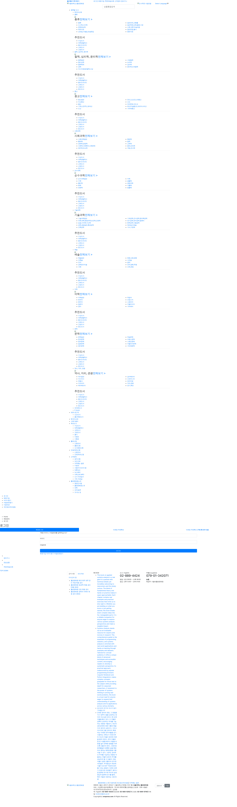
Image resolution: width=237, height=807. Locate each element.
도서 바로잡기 (79, 477)
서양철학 (130, 60)
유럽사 (80, 381)
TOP (1, 571)
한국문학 (81, 339)
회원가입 (101, 1)
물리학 (80, 183)
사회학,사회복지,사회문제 (86, 146)
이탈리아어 (131, 304)
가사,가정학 (131, 227)
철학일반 (81, 60)
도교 (79, 108)
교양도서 (81, 49)
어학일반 (81, 297)
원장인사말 (78, 483)
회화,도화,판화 (132, 258)
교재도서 (81, 47)
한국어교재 (78, 12)
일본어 (80, 304)
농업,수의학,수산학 (84, 223)
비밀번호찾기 (8, 502)
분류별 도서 (75, 10)
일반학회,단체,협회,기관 (135, 25)
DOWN (5, 571)
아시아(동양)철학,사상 (85, 69)
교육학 (129, 144)
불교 (79, 104)
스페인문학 (131, 341)
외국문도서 (78, 408)
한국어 (80, 300)
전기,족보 (130, 385)
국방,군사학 (131, 148)
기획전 (77, 439)
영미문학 (81, 346)
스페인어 (130, 302)
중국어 (80, 302)
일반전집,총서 (132, 29)
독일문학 (130, 337)
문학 (76, 329)
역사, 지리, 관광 (80, 368)
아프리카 (81, 383)
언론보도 (77, 470)
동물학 (129, 188)
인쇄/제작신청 (75, 450)
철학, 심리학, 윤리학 (81, 52)
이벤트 (77, 437)
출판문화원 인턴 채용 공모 (80, 589)
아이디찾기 (7, 500)
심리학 (129, 64)
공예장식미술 (82, 265)
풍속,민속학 (131, 146)
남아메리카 (131, 377)
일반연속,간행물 (132, 23)
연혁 (76, 488)
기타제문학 (131, 346)
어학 (76, 289)
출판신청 (74, 441)
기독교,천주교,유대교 (85, 106)
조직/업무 (78, 490)
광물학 (129, 181)
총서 (76, 434)
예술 (76, 250)
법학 (128, 141)
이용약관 (7, 505)
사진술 (129, 260)
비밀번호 (43, 545)
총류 (76, 14)
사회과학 (77, 131)
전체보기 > (86, 19)
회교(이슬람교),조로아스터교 (137, 106)
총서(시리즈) (82, 45)
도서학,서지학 (82, 25)
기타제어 (130, 306)
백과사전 (81, 29)
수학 (79, 181)
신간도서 (77, 415)
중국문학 (81, 341)
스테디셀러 (74, 421)
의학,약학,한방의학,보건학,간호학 (89, 221)
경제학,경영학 (82, 144)
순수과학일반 (82, 179)
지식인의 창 (73, 577)
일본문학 (81, 344)
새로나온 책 (75, 412)
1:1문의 (77, 466)
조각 (79, 262)
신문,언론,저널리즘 (133, 27)
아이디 (42, 538)
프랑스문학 (131, 339)
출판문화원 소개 (103, 783)
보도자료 (77, 461)
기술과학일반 (82, 218)
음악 (128, 262)
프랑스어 (130, 300)
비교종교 (81, 102)
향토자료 (130, 32)
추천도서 (74, 423)
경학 (79, 67)
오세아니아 (131, 379)
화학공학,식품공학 (133, 223)
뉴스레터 (77, 472)
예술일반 (81, 258)
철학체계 (81, 64)
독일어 (129, 297)
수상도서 (81, 41)
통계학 (80, 141)
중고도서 (81, 89)
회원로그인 (39, 530)
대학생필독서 (82, 43)
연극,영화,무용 (132, 265)
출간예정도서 (79, 417)
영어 (79, 306)
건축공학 (81, 227)
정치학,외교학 (82, 148)
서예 (79, 267)
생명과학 (130, 183)
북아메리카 (82, 385)
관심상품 (7, 562)
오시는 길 (78, 492)
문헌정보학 (82, 27)
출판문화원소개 (76, 481)
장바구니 (124, 1)
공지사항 (77, 459)
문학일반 (81, 337)
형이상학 (81, 62)
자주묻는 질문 (79, 463)
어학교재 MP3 (79, 474)
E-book (77, 410)
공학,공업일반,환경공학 (86, 225)
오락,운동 (130, 267)
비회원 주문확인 (118, 530)
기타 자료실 (78, 479)
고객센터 (118, 1)
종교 (76, 91)
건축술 (80, 260)
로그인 (96, 1)
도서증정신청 (79, 448)
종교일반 (81, 100)
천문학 (80, 188)
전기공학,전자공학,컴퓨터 (135, 221)
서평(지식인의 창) (80, 468)
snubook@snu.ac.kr (102, 794)
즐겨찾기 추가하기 (73, 1)
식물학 (129, 185)
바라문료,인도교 (132, 104)
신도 (128, 102)
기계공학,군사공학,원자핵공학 (137, 218)
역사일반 (81, 377)
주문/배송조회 (109, 1)
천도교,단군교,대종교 (134, 100)
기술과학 (77, 210)
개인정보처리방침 (10, 507)
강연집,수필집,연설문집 (86, 32)
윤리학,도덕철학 (132, 67)
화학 (79, 185)
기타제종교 (131, 108)
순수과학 (77, 170)
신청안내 (77, 443)
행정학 (129, 139)
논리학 (129, 62)
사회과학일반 (82, 139)
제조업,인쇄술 (132, 225)
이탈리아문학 (131, 344)
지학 (128, 179)
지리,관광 (130, 383)
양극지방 (130, 381)
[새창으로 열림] (144, 3)
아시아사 (81, 379)
